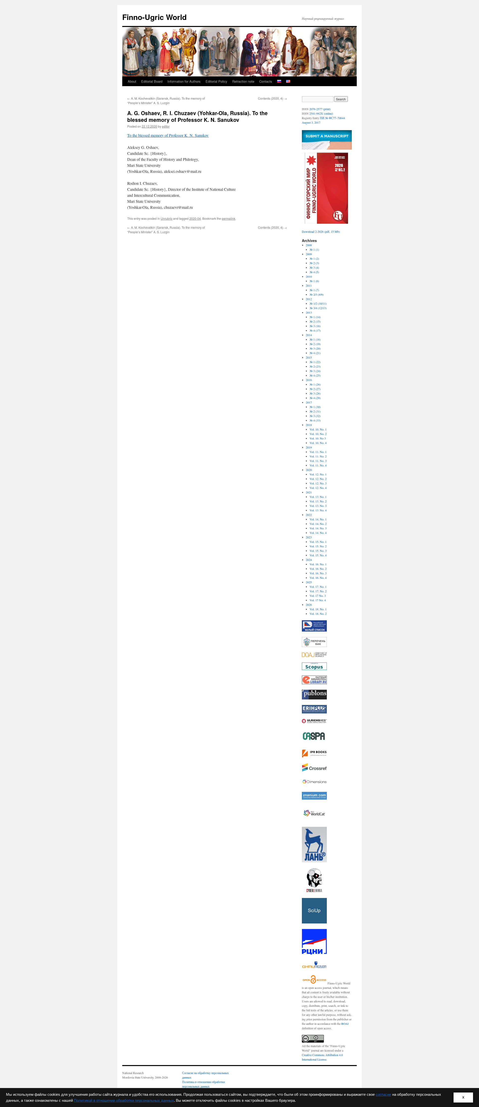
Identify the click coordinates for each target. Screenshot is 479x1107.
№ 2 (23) (315, 366)
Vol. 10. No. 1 (318, 429)
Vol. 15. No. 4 (318, 555)
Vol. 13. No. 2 (318, 501)
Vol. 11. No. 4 (318, 465)
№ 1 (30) (315, 407)
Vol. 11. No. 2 (318, 456)
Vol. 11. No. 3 (318, 461)
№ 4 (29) (315, 398)
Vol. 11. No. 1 (318, 452)
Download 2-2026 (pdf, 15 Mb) (321, 231)
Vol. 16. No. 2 (318, 569)
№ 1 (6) (314, 281)
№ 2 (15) (315, 321)
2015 (309, 357)
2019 (309, 447)
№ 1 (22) (315, 362)
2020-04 (195, 218)
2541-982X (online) (321, 113)
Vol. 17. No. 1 (318, 587)
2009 (309, 254)
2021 (309, 492)
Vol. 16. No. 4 (318, 578)
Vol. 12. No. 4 (318, 488)
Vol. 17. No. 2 (318, 591)
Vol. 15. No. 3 (318, 551)
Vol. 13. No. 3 (318, 506)
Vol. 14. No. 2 (318, 524)
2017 (309, 402)
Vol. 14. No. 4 (318, 533)
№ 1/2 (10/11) (318, 303)
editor (166, 126)
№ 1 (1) (314, 249)
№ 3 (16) (315, 326)
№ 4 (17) (315, 330)
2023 (309, 537)
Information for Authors (184, 81)
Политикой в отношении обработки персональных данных (124, 1101)
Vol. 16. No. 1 (318, 564)
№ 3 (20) (315, 348)
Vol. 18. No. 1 (318, 609)
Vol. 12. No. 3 (318, 483)
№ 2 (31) (315, 411)
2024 (309, 560)
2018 (309, 425)
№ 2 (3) (314, 263)
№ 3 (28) (315, 393)
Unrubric (166, 218)
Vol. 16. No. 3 (318, 573)
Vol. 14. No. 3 (318, 528)
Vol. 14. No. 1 (318, 519)
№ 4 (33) (315, 420)
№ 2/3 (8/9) (317, 294)
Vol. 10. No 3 (318, 438)
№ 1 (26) (315, 384)
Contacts (265, 81)
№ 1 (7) (314, 290)
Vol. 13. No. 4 (318, 510)
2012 (309, 299)
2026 (309, 605)
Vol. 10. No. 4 (318, 443)
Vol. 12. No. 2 (318, 479)
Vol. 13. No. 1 (318, 497)
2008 (309, 245)
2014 (309, 335)
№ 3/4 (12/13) (318, 308)
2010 (309, 276)
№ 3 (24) (315, 371)
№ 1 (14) (315, 317)
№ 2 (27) (315, 389)
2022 (309, 515)
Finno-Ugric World (154, 16)
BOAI (345, 1024)
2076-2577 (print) (320, 109)
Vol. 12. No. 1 (318, 474)
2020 (309, 470)
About (132, 81)
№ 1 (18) (315, 339)
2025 (309, 582)
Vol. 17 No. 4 (318, 600)
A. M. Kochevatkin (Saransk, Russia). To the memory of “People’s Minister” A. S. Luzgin (166, 100)
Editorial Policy (216, 81)
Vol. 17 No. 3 (318, 596)
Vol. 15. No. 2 (318, 546)
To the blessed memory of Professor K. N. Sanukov (168, 135)
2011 (309, 285)
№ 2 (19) (315, 344)
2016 (309, 380)
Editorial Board (151, 81)
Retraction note (243, 81)
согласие (383, 1095)
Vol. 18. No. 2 (318, 614)
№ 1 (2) (314, 258)
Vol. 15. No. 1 (318, 542)
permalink (228, 218)
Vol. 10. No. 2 (318, 434)
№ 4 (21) (315, 353)
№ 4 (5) (314, 272)
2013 (309, 312)
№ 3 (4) (314, 267)
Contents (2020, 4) (272, 98)
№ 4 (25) (315, 375)
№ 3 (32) (315, 416)
